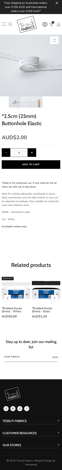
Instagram (6, 408)
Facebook (26, 408)
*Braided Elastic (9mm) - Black (42, 310)
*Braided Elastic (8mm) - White (12, 310)
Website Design (43, 460)
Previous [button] (7, 298)
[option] (31, 65)
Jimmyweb (31, 464)
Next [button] (54, 298)
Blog (13, 408)
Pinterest (19, 408)
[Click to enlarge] (54, 40)
